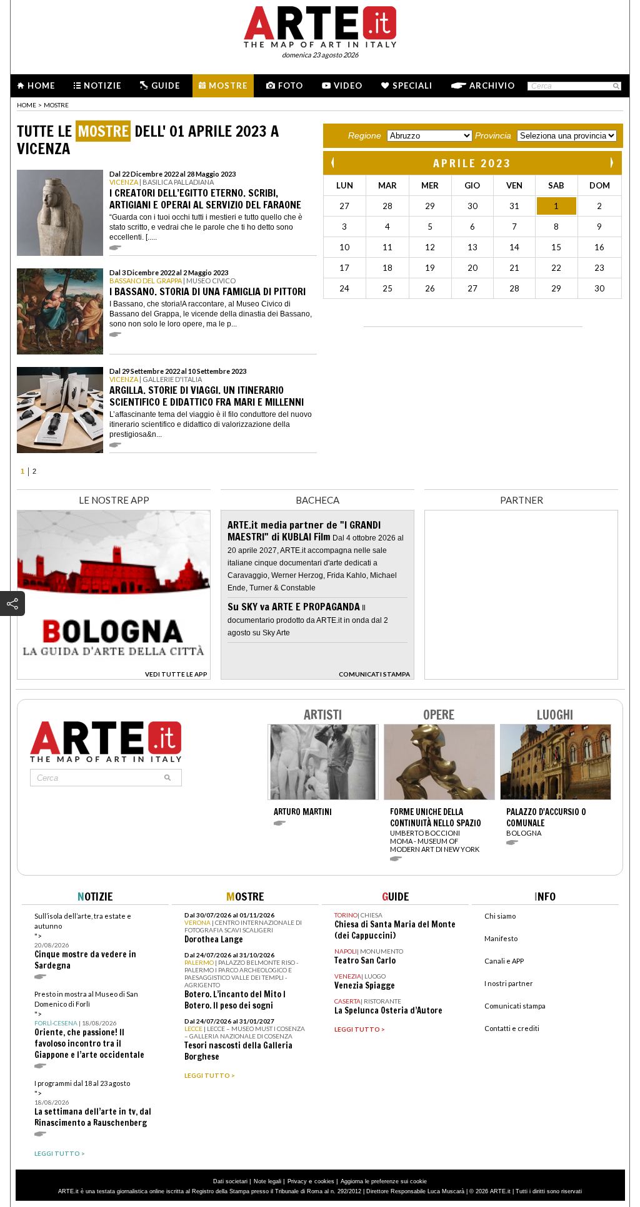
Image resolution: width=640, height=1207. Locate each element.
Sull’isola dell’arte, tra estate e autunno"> (85, 941)
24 (344, 288)
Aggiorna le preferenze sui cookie (384, 1181)
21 (514, 268)
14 (514, 247)
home (26, 105)
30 (473, 206)
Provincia (493, 135)
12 (430, 247)
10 (344, 247)
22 (556, 268)
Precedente (334, 162)
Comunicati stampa (515, 1006)
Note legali (267, 1181)
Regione (364, 135)
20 (473, 268)
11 (387, 247)
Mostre (228, 85)
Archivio (492, 85)
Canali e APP (504, 961)
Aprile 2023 (472, 163)
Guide (165, 85)
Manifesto (501, 938)
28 (387, 206)
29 (430, 206)
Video (348, 85)
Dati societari (230, 1181)
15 (556, 247)
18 (387, 268)
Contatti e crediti (511, 1028)
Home (41, 85)
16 (599, 247)
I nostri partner (508, 983)
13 (473, 247)
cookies (324, 1181)
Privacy (297, 1181)
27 (344, 206)
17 (344, 268)
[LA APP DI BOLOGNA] (114, 676)
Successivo (611, 162)
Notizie (102, 85)
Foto (290, 85)
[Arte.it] (320, 24)
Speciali (412, 85)
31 (514, 206)
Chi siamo (500, 916)
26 (430, 288)
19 (430, 268)
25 (387, 288)
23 (599, 268)
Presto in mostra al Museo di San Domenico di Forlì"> (89, 1025)
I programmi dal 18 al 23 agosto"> (92, 1103)
